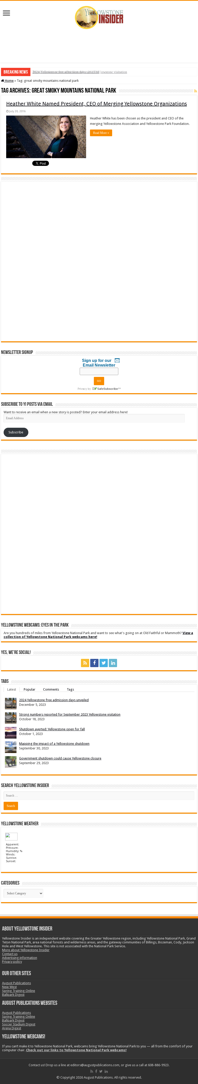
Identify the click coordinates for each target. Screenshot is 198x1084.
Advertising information (19, 958)
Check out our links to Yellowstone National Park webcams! (76, 1050)
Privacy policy (12, 962)
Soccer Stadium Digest (18, 1024)
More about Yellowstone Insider (26, 950)
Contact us (10, 954)
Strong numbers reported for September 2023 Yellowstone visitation (69, 714)
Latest (11, 689)
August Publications (16, 983)
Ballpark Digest (13, 995)
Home (9, 81)
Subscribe (16, 432)
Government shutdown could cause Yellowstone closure (60, 758)
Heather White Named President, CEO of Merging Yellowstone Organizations (96, 104)
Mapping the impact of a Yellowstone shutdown (54, 744)
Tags (70, 689)
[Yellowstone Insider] (99, 16)
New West (9, 987)
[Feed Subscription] (195, 91)
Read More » (101, 133)
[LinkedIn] (113, 663)
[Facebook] (94, 663)
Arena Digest (11, 1028)
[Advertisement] (99, 46)
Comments (51, 689)
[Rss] (85, 663)
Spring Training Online (18, 991)
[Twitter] (104, 663)
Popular (29, 689)
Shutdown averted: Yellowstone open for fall (52, 729)
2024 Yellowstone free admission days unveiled (65, 72)
